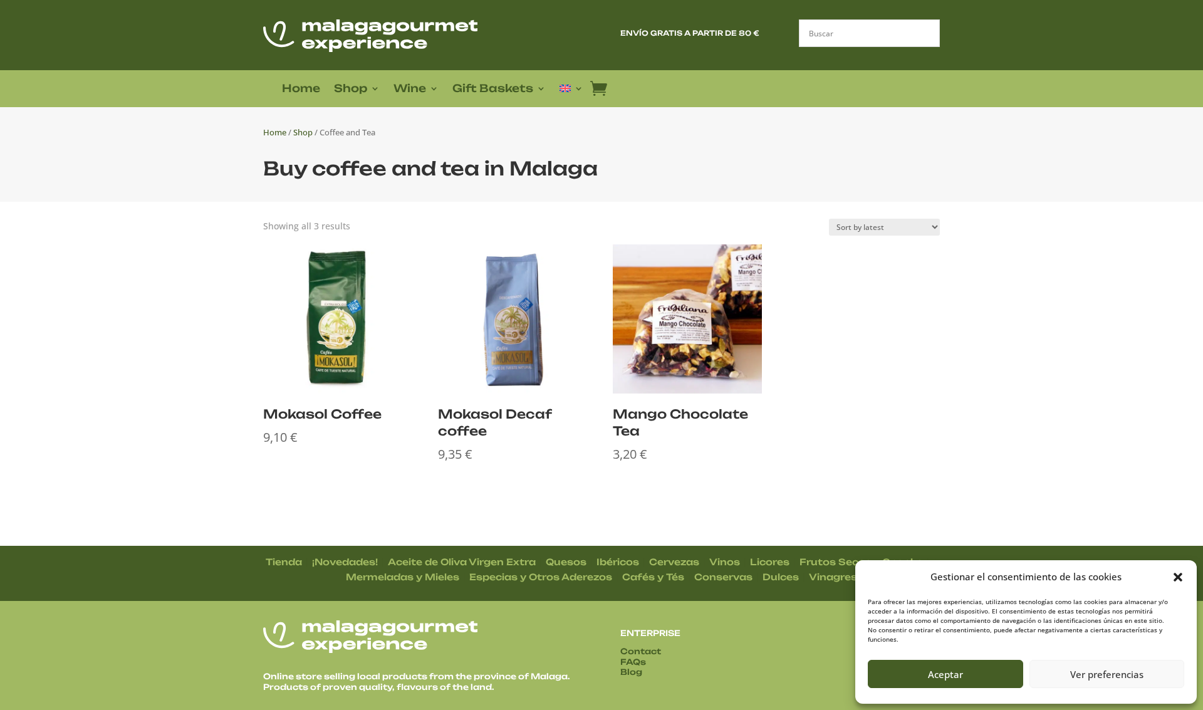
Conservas (723, 577)
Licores (769, 561)
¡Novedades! (345, 561)
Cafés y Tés (653, 577)
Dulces (781, 577)
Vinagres (833, 577)
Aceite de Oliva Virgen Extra (462, 561)
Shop (350, 89)
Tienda (284, 561)
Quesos (566, 561)
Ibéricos (617, 561)
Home (301, 89)
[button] (1178, 577)
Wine (409, 89)
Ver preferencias (1106, 674)
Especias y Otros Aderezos (540, 577)
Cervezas (674, 561)
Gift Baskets (492, 89)
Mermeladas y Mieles (402, 577)
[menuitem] (571, 91)
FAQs (633, 662)
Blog (631, 672)
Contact (640, 651)
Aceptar (945, 674)
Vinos (724, 561)
